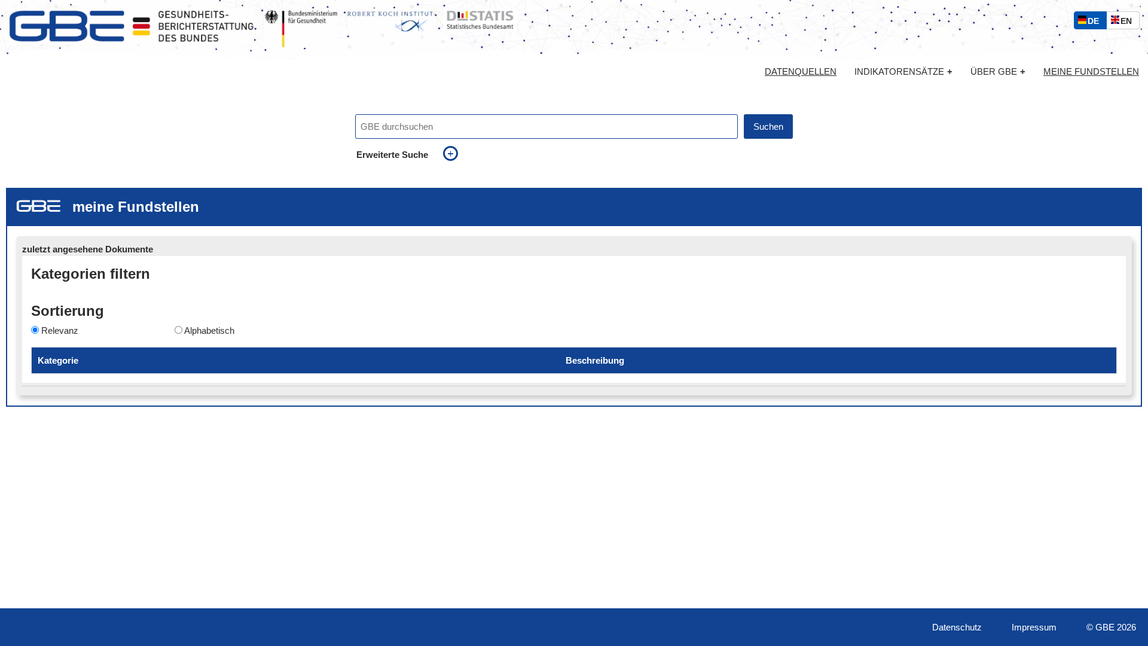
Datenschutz (957, 627)
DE (1096, 22)
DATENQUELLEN (800, 72)
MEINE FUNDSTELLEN (1091, 72)
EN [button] (1129, 22)
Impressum (1034, 627)
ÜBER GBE (997, 71)
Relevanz (59, 330)
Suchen (768, 126)
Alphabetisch (209, 330)
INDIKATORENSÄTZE (903, 71)
